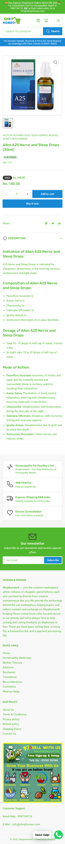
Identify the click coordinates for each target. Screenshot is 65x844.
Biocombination (12, 682)
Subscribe (53, 560)
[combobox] (32, 31)
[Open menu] (58, 20)
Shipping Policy (12, 729)
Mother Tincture (12, 662)
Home (6, 653)
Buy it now (32, 203)
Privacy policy (11, 719)
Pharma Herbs (11, 691)
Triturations (10, 677)
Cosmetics (9, 686)
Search (55, 31)
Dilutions (8, 667)
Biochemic (9, 672)
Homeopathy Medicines (17, 657)
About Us (8, 709)
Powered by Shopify (45, 839)
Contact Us (9, 733)
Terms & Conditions (15, 714)
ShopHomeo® (26, 839)
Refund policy (11, 724)
